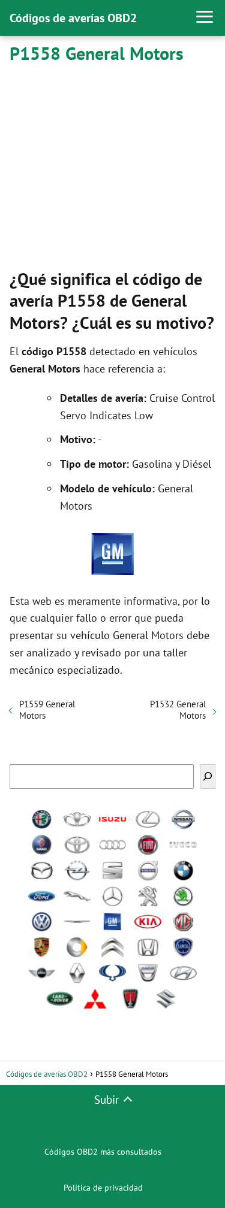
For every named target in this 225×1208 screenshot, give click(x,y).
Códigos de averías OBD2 (73, 18)
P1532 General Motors (178, 709)
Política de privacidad (103, 1187)
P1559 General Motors (47, 709)
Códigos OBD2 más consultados (102, 1151)
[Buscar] (207, 776)
